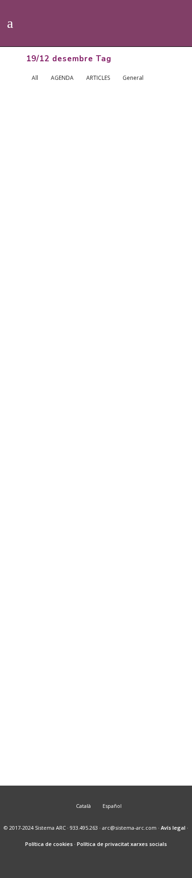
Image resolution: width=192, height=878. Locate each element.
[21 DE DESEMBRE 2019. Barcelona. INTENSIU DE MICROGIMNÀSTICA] (96, 146)
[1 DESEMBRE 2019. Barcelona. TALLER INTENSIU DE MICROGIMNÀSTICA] (96, 631)
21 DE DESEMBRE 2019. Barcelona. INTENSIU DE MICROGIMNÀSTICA (81, 220)
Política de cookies (49, 843)
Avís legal (173, 827)
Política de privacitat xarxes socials (122, 843)
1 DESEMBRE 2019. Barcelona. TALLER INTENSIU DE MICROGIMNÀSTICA (92, 724)
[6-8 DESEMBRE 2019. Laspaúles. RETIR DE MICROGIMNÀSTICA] (96, 390)
